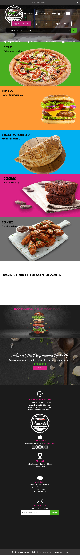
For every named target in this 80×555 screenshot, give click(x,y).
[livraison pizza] (13, 7)
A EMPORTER (42, 23)
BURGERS (7, 90)
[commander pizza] (40, 423)
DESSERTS (10, 178)
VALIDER (54, 512)
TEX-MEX (7, 222)
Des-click (48, 552)
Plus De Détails (40, 368)
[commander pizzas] (5, 42)
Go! (73, 30)
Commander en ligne (60, 552)
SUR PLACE (63, 23)
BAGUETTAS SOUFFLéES (16, 134)
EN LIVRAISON (22, 23)
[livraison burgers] (40, 321)
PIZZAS (8, 47)
